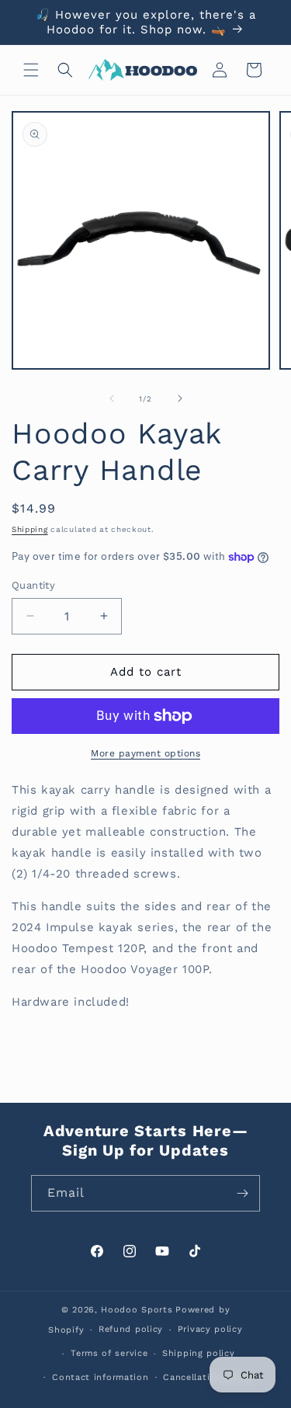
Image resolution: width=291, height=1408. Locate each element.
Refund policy (131, 1329)
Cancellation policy (208, 1377)
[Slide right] (180, 398)
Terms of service (109, 1353)
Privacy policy (210, 1329)
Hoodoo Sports (136, 1310)
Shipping (30, 529)
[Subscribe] (242, 1193)
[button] (31, 70)
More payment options (145, 753)
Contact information (100, 1377)
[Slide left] (112, 398)
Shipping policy (198, 1353)
